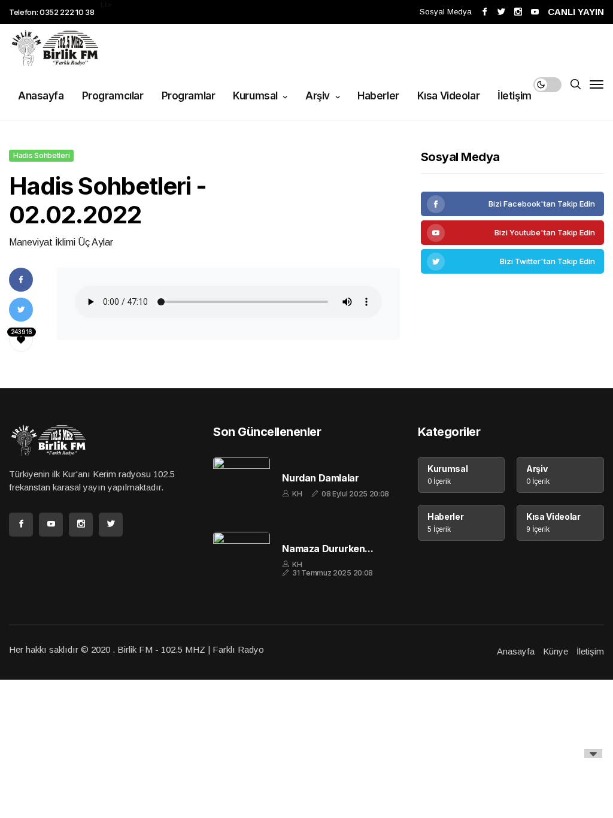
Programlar (189, 96)
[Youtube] (512, 232)
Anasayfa (41, 96)
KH (297, 493)
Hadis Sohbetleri (41, 155)
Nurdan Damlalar (320, 478)
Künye (555, 651)
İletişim (514, 96)
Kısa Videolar (448, 96)
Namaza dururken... (327, 549)
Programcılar (113, 96)
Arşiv (318, 96)
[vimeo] (512, 261)
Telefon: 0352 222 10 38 (52, 12)
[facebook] (512, 204)
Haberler (378, 96)
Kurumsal (256, 96)
